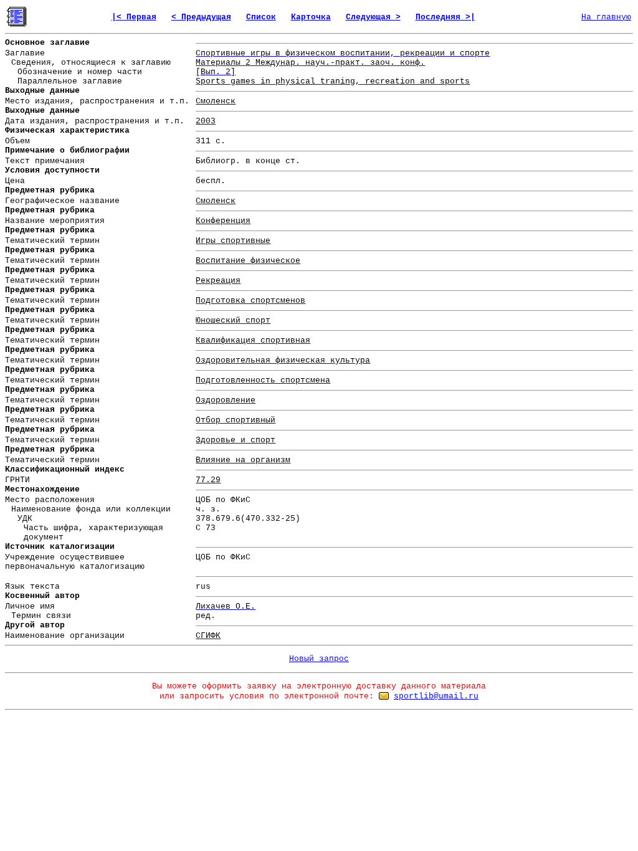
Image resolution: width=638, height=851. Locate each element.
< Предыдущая (201, 17)
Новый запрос (319, 658)
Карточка (311, 17)
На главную (606, 17)
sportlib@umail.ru (436, 696)
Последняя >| (445, 17)
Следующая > (373, 17)
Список (261, 17)
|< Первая (134, 17)
